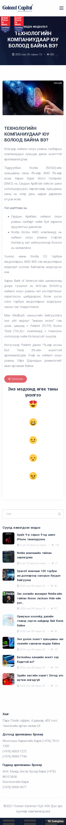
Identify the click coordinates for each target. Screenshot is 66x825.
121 (56, 649)
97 (55, 608)
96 (55, 631)
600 (52, 54)
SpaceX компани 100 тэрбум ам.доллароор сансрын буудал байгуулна (38, 575)
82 (55, 585)
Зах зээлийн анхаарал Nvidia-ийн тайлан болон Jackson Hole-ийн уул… (39, 598)
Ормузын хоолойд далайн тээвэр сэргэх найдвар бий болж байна (40, 621)
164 (56, 667)
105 (56, 545)
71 (56, 563)
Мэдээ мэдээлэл (35, 26)
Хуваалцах (17, 379)
